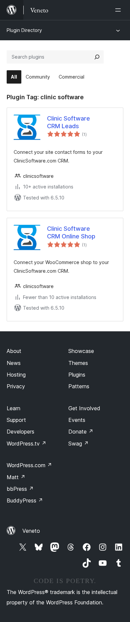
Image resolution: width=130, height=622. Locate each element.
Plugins (76, 374)
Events (76, 420)
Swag (78, 443)
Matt (16, 477)
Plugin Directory (24, 30)
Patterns (78, 386)
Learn (13, 408)
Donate (80, 431)
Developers (20, 431)
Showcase (81, 351)
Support (16, 420)
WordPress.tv (26, 443)
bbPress (20, 488)
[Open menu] (119, 10)
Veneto (31, 530)
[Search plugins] (97, 57)
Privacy (16, 386)
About (14, 351)
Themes (78, 363)
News (14, 363)
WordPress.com (29, 465)
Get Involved (84, 408)
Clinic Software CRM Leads (68, 122)
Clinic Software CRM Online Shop (71, 232)
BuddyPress (25, 500)
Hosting (16, 374)
